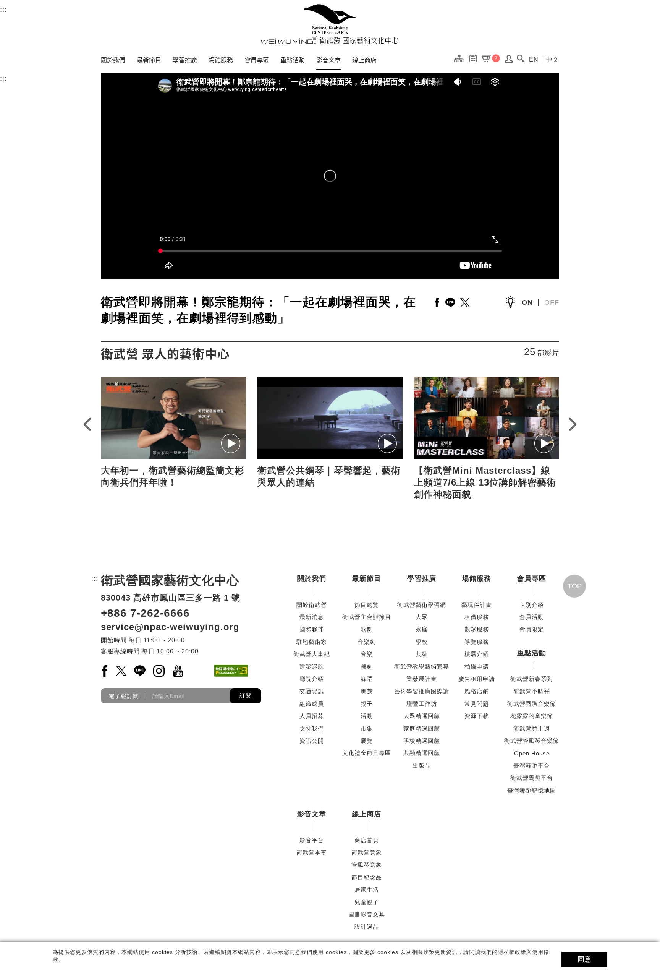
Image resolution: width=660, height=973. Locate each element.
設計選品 (366, 926)
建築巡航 (311, 666)
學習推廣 (185, 59)
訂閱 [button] (245, 695)
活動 (367, 716)
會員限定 (531, 629)
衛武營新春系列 (531, 679)
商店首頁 (366, 840)
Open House (532, 753)
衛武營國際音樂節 (531, 703)
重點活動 (292, 59)
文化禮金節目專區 (366, 753)
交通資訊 (311, 691)
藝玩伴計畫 (476, 604)
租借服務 (476, 617)
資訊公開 (311, 740)
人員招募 (311, 716)
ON (527, 302)
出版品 (421, 765)
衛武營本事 (311, 852)
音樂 (367, 654)
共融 (422, 654)
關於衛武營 (311, 604)
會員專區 (256, 59)
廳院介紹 (311, 679)
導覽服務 (476, 641)
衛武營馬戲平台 (531, 778)
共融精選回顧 (421, 753)
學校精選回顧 (421, 740)
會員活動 (531, 617)
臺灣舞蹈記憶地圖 (531, 790)
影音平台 (311, 840)
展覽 (367, 740)
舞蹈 (367, 679)
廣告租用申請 (476, 679)
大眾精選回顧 (421, 716)
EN (534, 59)
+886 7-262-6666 (145, 613)
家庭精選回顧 (421, 728)
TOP (575, 586)
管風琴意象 (366, 864)
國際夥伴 (311, 629)
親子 (367, 703)
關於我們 (113, 59)
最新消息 (311, 617)
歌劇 (367, 629)
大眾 (422, 617)
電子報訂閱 (123, 696)
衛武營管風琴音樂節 (531, 740)
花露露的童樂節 (531, 716)
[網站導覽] (461, 58)
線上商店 (364, 59)
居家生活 (366, 889)
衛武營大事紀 (311, 654)
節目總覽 (366, 604)
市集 (367, 728)
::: (3, 10)
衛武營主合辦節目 (366, 617)
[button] (520, 58)
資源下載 (476, 716)
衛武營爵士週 (531, 728)
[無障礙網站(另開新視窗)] (231, 671)
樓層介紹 (476, 654)
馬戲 (367, 691)
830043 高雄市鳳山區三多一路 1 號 (170, 598)
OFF (551, 302)
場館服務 (221, 59)
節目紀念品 (366, 877)
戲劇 (367, 666)
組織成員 (311, 703)
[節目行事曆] (475, 58)
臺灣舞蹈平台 (531, 765)
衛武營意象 (366, 852)
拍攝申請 (476, 666)
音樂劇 (367, 641)
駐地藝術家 (311, 641)
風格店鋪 (476, 691)
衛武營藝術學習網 (421, 604)
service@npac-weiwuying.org (170, 627)
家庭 (422, 629)
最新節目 (149, 59)
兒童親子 (366, 902)
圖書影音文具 (366, 914)
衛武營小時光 (531, 691)
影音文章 (328, 59)
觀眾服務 (476, 629)
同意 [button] (584, 959)
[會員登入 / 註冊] (509, 61)
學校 (422, 641)
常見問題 (476, 703)
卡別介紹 (531, 604)
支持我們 (311, 728)
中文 (552, 59)
